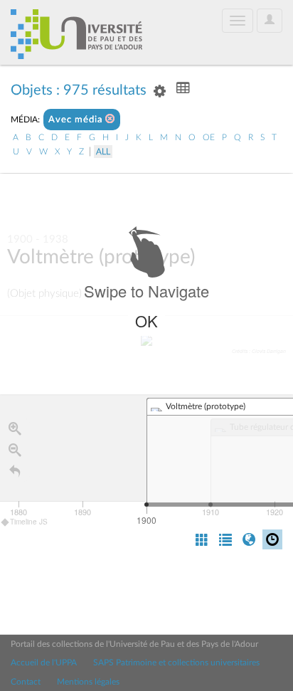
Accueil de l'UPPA (44, 662)
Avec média (76, 120)
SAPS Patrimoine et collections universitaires (176, 662)
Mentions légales (88, 681)
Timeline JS (29, 522)
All (103, 151)
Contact (26, 681)
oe (209, 137)
